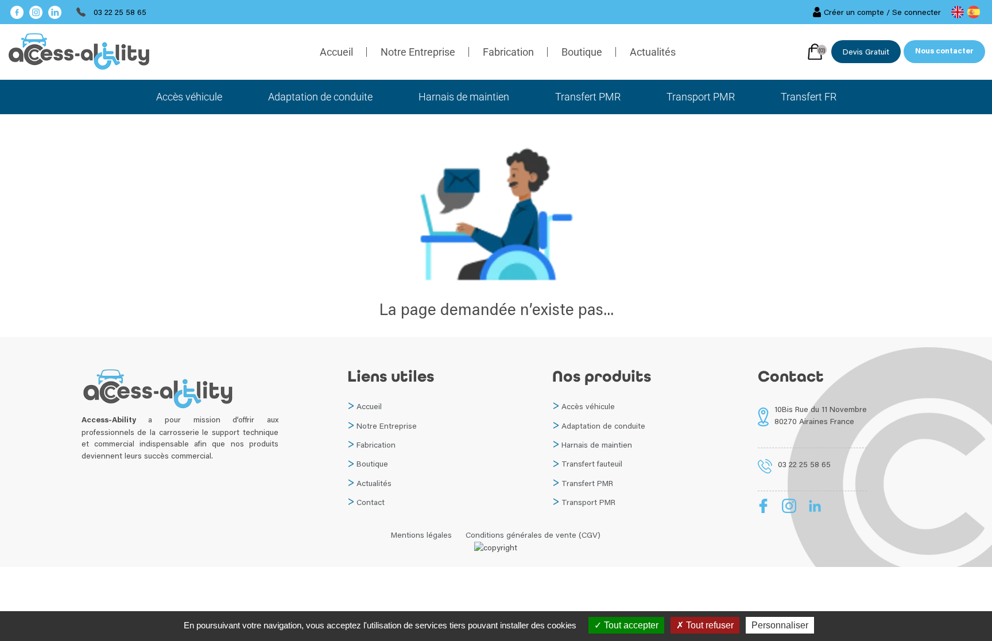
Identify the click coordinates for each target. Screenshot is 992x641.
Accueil (336, 52)
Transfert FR (808, 97)
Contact (370, 502)
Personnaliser (779, 625)
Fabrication (508, 52)
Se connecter (916, 12)
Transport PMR (700, 97)
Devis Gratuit (866, 51)
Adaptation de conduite (320, 97)
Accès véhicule (189, 97)
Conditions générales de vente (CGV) (533, 535)
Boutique (581, 52)
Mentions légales (421, 535)
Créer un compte (854, 12)
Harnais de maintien (463, 97)
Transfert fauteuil (591, 464)
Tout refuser (709, 625)
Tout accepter (630, 625)
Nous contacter (944, 52)
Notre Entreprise (418, 52)
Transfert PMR (588, 97)
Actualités (653, 52)
